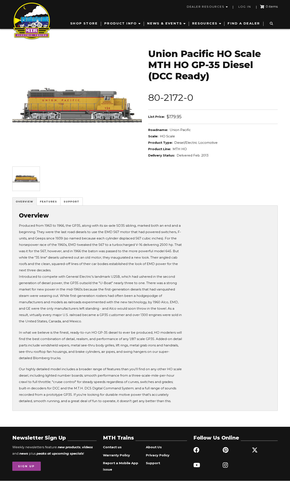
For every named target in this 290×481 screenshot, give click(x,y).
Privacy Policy (157, 455)
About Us (154, 447)
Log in (244, 6)
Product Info (120, 23)
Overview (24, 201)
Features (48, 201)
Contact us (112, 447)
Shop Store (84, 23)
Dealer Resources (205, 6)
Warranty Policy (116, 455)
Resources (205, 23)
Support (71, 201)
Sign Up (26, 466)
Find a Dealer (244, 23)
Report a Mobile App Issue (120, 466)
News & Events (164, 23)
